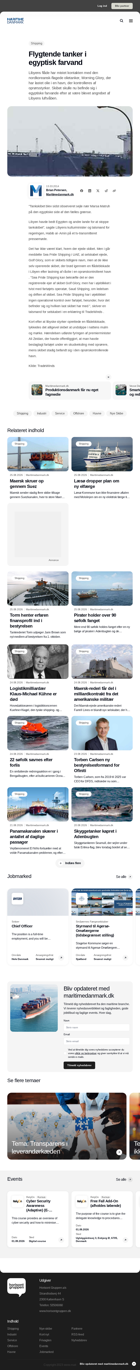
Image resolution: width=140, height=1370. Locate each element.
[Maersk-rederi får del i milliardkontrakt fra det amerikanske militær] (102, 678)
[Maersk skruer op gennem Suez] (38, 468)
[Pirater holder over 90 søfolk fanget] (102, 602)
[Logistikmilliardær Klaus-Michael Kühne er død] (38, 678)
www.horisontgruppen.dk (54, 1311)
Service (12, 1340)
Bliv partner (122, 5)
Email (67, 1034)
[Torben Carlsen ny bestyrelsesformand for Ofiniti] (102, 750)
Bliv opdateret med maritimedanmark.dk (104, 1363)
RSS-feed (77, 1334)
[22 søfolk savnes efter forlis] (38, 747)
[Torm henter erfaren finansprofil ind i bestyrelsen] (38, 605)
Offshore (12, 1346)
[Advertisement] (38, 534)
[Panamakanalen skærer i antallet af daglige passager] (38, 821)
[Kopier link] (114, 190)
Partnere (76, 1328)
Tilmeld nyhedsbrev (79, 1065)
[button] (108, 377)
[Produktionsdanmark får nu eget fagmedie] (70, 391)
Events (43, 1346)
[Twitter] (98, 190)
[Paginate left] (10, 926)
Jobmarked (46, 1351)
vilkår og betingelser (86, 1053)
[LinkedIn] (90, 190)
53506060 (56, 1305)
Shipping (13, 1328)
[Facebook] (81, 190)
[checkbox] (65, 1053)
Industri (12, 1334)
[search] (121, 20)
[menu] (131, 20)
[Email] (106, 190)
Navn (66, 1020)
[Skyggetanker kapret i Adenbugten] (102, 818)
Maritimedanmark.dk (60, 194)
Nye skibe (45, 1328)
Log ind (102, 5)
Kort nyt (44, 1334)
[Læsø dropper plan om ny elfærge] (102, 468)
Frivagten (45, 1340)
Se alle (121, 877)
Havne (11, 1351)
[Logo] (15, 20)
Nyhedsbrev (79, 1340)
